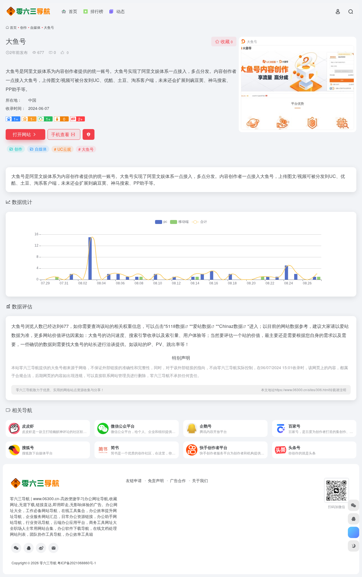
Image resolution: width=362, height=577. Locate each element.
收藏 (227, 41)
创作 (23, 27)
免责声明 (156, 480)
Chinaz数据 (231, 326)
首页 (13, 27)
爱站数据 (202, 326)
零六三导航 (48, 562)
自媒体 (35, 27)
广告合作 (178, 480)
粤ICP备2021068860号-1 (76, 562)
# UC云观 (62, 149)
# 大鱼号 (86, 149)
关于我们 (200, 480)
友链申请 (134, 480)
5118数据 (175, 326)
